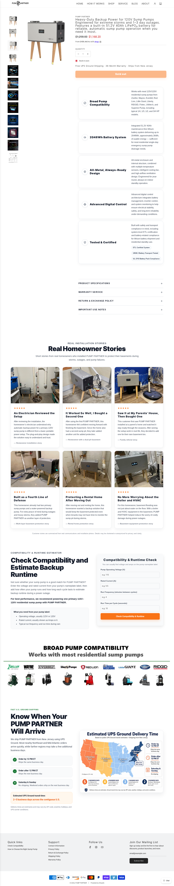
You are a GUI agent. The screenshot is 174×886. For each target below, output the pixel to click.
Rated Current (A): (108, 581)
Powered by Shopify (97, 883)
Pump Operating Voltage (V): (113, 570)
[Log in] (155, 3)
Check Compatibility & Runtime (130, 616)
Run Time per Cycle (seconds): (114, 603)
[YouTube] (102, 847)
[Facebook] (90, 847)
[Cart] (160, 3)
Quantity (80, 49)
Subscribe (139, 861)
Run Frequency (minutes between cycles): (119, 592)
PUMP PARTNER (82, 17)
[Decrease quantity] (78, 54)
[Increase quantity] (88, 54)
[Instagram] (96, 847)
